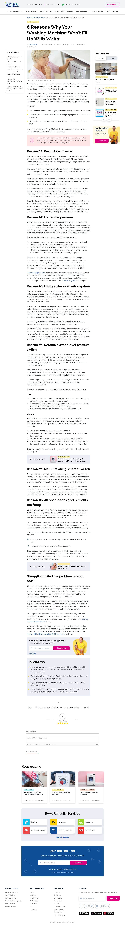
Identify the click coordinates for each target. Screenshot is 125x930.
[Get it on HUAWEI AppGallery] (108, 913)
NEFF (35, 634)
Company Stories (96, 11)
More (76, 4)
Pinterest (91, 906)
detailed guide (69, 281)
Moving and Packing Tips (63, 11)
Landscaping (58, 898)
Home (32, 892)
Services (37, 4)
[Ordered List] (39, 744)
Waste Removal (59, 909)
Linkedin (107, 906)
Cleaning (57, 892)
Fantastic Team (33, 44)
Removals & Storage (60, 906)
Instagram (102, 906)
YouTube (97, 906)
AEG (40, 634)
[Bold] (28, 744)
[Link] (49, 744)
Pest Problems (81, 11)
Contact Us (33, 904)
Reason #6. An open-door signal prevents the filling (14, 88)
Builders (56, 904)
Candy (29, 634)
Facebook (81, 906)
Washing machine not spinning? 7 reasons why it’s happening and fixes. (71, 460)
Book (112, 4)
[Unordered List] (41, 744)
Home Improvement (14, 11)
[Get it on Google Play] (96, 913)
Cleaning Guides (45, 11)
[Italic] (30, 744)
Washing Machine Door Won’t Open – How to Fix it (71, 567)
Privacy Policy (34, 898)
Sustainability (69, 4)
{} (52, 744)
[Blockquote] (44, 744)
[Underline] (33, 744)
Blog (28, 17)
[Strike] (36, 744)
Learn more (102, 141)
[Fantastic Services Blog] (12, 4)
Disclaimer (33, 909)
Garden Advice (30, 11)
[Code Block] (47, 744)
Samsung (61, 634)
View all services (62, 837)
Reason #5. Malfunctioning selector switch (14, 81)
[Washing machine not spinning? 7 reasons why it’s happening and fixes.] (53, 459)
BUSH (54, 634)
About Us (33, 895)
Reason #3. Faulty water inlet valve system (14, 68)
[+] (55, 744)
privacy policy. (71, 872)
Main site (30, 4)
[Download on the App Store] (84, 913)
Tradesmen (57, 901)
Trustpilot (32, 654)
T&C (31, 906)
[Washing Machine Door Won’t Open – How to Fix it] (53, 566)
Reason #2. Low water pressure (14, 63)
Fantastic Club (50, 4)
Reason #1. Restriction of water (14, 58)
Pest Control (58, 912)
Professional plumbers (36, 273)
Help (58, 4)
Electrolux (46, 634)
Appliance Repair (59, 915)
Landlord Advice (112, 11)
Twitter (86, 906)
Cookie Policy (34, 901)
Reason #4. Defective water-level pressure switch (14, 74)
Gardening (57, 895)
